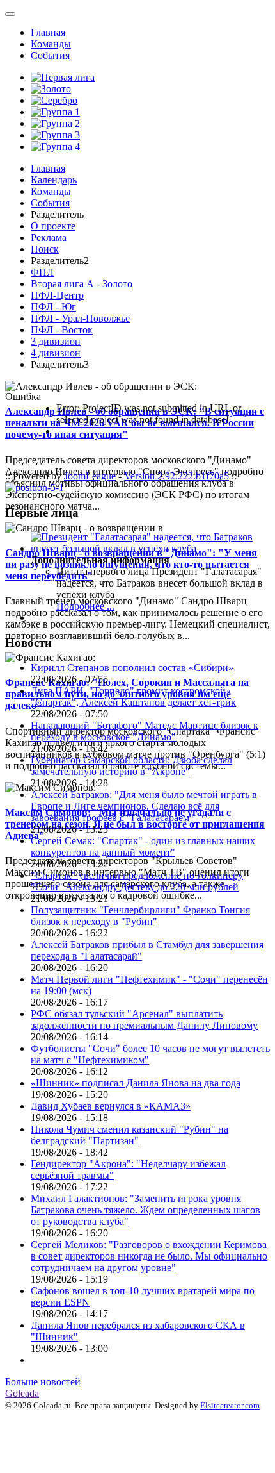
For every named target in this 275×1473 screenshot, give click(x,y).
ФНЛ (42, 272)
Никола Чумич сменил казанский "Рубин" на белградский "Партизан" (129, 1135)
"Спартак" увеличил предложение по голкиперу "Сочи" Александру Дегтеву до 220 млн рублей (137, 881)
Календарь (54, 179)
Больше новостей (43, 1381)
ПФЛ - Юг (53, 306)
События (50, 55)
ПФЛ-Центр (57, 295)
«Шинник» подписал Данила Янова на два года (135, 1083)
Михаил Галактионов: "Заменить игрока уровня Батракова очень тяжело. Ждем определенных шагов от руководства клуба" (145, 1210)
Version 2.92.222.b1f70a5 (176, 475)
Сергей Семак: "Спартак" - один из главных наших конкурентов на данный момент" (143, 846)
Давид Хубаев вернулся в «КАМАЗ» (111, 1106)
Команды (51, 43)
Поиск (45, 249)
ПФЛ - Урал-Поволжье (80, 318)
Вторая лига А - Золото (81, 283)
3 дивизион (56, 341)
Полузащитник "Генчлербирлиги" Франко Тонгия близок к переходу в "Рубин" (140, 915)
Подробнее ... (85, 606)
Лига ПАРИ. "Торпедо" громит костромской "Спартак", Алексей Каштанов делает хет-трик (133, 696)
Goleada (22, 1393)
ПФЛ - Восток (62, 329)
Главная (48, 32)
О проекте (53, 226)
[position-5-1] (34, 487)
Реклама (49, 237)
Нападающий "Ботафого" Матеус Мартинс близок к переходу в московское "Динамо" (144, 731)
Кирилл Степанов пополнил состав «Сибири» (132, 667)
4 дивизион (56, 352)
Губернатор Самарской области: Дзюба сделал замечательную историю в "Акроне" (131, 765)
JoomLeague (90, 475)
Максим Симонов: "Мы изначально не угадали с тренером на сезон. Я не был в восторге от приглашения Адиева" (135, 824)
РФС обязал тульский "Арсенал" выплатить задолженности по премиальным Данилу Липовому (144, 1019)
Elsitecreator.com (230, 1405)
